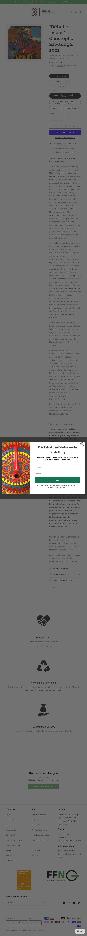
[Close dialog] (82, 444)
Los (57, 480)
